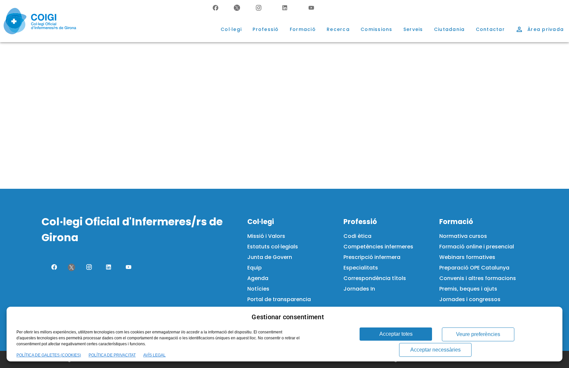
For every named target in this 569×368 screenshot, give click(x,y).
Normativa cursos (463, 236)
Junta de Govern (269, 257)
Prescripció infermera (371, 257)
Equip (254, 267)
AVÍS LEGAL (154, 355)
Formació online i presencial (476, 246)
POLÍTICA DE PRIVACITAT (112, 355)
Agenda (257, 278)
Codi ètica (357, 236)
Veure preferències (478, 334)
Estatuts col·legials (272, 246)
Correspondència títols (374, 278)
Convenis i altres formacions (477, 278)
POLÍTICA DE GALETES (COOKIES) (48, 355)
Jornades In (359, 289)
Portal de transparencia (279, 299)
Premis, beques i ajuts (468, 289)
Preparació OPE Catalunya (474, 267)
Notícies (258, 289)
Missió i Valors (266, 236)
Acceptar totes (396, 334)
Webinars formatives (467, 257)
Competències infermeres (378, 246)
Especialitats (360, 267)
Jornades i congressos (470, 299)
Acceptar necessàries (435, 350)
